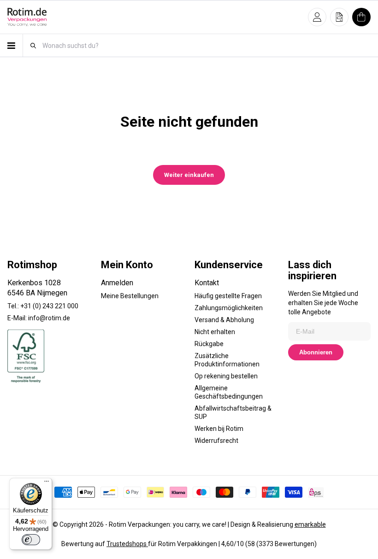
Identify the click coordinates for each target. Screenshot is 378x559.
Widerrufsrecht (216, 440)
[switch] (31, 539)
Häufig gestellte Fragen (228, 296)
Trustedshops (127, 543)
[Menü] (46, 483)
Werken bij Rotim (219, 428)
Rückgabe (209, 343)
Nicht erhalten (215, 331)
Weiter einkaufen (189, 174)
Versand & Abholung (224, 320)
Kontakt (207, 282)
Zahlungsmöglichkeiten (229, 308)
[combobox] (206, 45)
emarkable (310, 524)
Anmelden (117, 282)
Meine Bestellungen (130, 296)
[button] (317, 17)
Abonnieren (315, 352)
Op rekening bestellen (226, 376)
